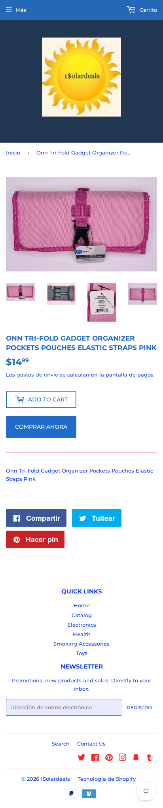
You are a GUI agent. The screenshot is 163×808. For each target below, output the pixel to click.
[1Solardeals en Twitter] (81, 758)
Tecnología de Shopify (107, 779)
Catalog (82, 615)
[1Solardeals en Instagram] (123, 758)
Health (82, 634)
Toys (81, 653)
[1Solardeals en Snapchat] (136, 758)
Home (82, 605)
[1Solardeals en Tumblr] (149, 758)
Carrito (147, 10)
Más (21, 10)
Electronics (81, 625)
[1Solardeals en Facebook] (95, 758)
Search (61, 743)
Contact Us (91, 743)
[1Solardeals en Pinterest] (109, 758)
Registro (139, 707)
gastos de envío (37, 374)
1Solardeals (55, 779)
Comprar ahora (41, 426)
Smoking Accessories (81, 643)
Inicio (13, 152)
